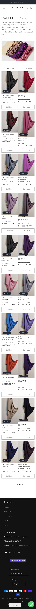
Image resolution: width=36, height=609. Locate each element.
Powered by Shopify (18, 598)
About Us (7, 512)
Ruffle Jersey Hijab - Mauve (8, 217)
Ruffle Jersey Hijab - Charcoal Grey (8, 96)
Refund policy (30, 598)
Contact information (14, 601)
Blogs (6, 525)
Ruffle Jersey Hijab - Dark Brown (8, 135)
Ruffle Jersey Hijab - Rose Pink (8, 298)
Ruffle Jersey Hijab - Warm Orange (8, 378)
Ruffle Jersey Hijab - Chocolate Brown (24, 465)
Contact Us (8, 516)
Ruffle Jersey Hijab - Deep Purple (24, 380)
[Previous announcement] (4, 2)
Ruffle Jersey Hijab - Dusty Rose (24, 139)
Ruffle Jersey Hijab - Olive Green (8, 259)
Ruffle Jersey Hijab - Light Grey (8, 178)
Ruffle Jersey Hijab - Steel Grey (24, 298)
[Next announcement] (32, 2)
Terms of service (25, 605)
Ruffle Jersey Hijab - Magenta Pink (24, 178)
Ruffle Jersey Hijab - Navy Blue (8, 465)
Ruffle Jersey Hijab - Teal (10, 337)
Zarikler (9, 598)
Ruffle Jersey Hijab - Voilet (24, 337)
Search (6, 507)
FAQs (6, 521)
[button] (4, 7)
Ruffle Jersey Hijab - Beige (8, 426)
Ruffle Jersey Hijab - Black (24, 424)
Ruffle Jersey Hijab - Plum (24, 259)
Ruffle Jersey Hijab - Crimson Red (24, 96)
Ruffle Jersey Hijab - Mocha (24, 220)
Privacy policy (26, 601)
